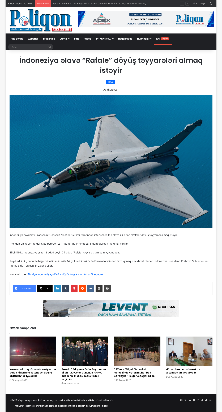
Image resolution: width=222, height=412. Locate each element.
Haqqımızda (125, 38)
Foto (76, 38)
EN (162, 38)
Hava (110, 81)
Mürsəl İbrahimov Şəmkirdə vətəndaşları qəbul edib (183, 371)
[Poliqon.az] (40, 20)
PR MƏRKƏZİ (103, 38)
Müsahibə (49, 38)
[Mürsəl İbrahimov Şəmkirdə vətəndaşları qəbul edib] (189, 351)
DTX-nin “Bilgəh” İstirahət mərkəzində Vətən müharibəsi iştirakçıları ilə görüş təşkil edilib (134, 373)
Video (87, 38)
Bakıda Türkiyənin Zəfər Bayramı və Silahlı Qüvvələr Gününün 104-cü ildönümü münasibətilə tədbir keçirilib (110, 3)
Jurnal (63, 38)
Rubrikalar (143, 38)
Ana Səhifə (17, 38)
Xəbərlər (33, 38)
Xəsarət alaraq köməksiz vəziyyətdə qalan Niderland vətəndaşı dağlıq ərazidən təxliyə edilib (33, 373)
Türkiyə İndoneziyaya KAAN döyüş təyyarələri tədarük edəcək (65, 274)
